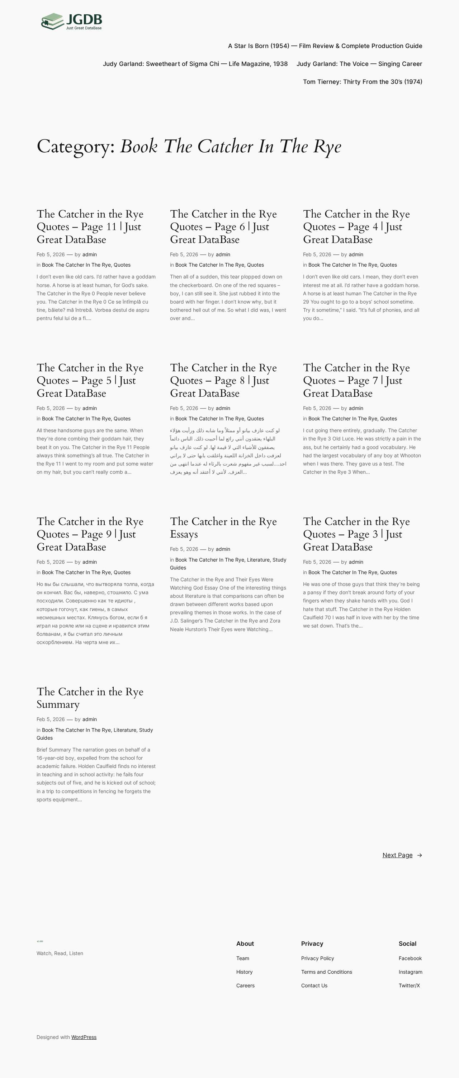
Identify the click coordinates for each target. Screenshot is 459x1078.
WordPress (83, 1037)
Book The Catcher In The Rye (76, 265)
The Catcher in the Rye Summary (90, 698)
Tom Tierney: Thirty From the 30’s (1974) (362, 81)
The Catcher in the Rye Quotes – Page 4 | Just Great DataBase (356, 227)
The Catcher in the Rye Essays (223, 528)
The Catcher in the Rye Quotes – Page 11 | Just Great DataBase (90, 227)
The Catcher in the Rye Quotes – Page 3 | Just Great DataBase (356, 535)
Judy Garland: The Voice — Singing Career (359, 63)
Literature (258, 560)
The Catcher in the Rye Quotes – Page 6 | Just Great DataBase (223, 227)
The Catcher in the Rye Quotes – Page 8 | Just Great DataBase (223, 381)
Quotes (122, 265)
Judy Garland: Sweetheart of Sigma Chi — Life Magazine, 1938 (195, 63)
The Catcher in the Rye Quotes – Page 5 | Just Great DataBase (90, 381)
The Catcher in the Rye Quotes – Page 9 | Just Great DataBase (90, 535)
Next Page (402, 855)
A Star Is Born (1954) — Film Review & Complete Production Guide (325, 45)
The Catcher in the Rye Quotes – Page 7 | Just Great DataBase (356, 381)
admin (89, 254)
